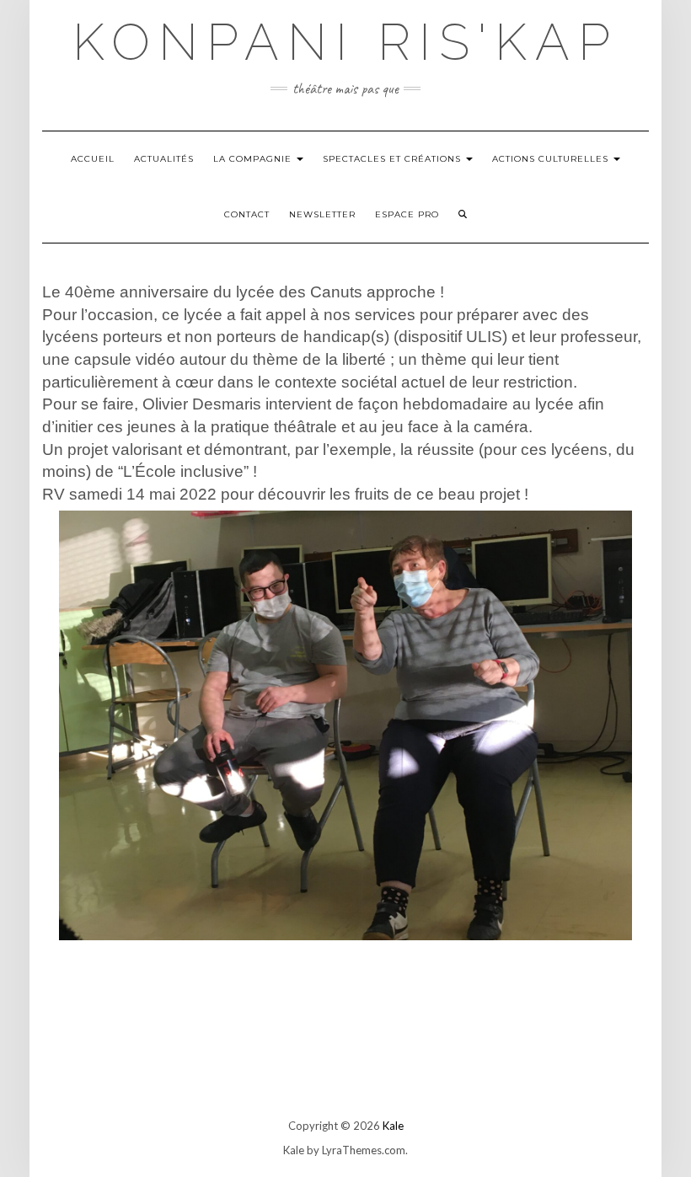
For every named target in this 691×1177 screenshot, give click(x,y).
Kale (393, 1125)
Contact (247, 214)
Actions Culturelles (552, 158)
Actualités (164, 158)
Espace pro (407, 214)
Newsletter (322, 214)
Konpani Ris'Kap (345, 42)
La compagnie (254, 158)
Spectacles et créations (393, 158)
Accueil (93, 158)
